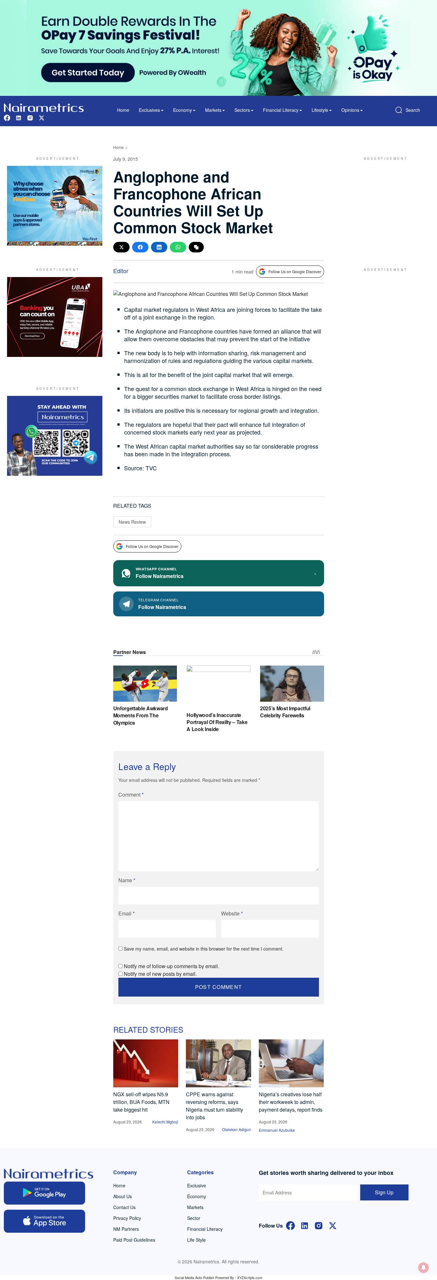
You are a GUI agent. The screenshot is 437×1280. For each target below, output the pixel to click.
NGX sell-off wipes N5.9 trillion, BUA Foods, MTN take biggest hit (141, 1102)
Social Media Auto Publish (194, 1277)
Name (126, 880)
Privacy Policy (127, 1218)
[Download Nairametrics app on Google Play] (44, 1193)
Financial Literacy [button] (280, 110)
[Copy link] (196, 247)
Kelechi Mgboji (165, 1121)
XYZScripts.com (249, 1277)
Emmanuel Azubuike (277, 1130)
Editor (120, 270)
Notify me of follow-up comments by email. (171, 966)
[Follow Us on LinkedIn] (304, 1225)
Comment (131, 794)
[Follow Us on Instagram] (318, 1225)
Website (232, 913)
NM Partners (126, 1229)
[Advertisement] (383, 206)
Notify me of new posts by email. (160, 973)
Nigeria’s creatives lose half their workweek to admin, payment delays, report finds (290, 1102)
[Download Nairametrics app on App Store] (44, 1221)
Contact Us (124, 1207)
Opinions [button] (350, 110)
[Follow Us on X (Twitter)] (332, 1225)
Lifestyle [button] (320, 110)
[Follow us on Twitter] (41, 117)
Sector (193, 1218)
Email (126, 913)
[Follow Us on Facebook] (290, 1225)
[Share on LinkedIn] (159, 247)
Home (123, 110)
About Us (122, 1196)
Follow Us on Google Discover (294, 271)
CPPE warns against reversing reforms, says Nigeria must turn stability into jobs (214, 1106)
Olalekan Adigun (236, 1129)
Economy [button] (182, 110)
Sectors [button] (242, 110)
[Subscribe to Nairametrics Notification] (423, 1267)
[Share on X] (121, 247)
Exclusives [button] (149, 110)
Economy (196, 1196)
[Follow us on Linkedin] (18, 117)
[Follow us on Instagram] (30, 117)
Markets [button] (213, 110)
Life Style (196, 1240)
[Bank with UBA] (54, 317)
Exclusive (196, 1185)
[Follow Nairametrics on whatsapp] (54, 436)
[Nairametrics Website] (44, 107)
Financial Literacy (205, 1229)
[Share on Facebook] (140, 247)
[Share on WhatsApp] (178, 247)
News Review (132, 522)
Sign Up (384, 1192)
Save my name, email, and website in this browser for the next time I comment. (203, 948)
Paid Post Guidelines (134, 1240)
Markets (195, 1207)
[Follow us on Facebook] (7, 117)
